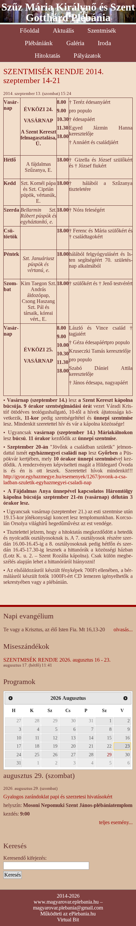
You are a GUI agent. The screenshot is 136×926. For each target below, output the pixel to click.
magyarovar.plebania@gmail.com (68, 908)
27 (19, 720)
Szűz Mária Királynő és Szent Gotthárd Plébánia (68, 12)
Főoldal (29, 30)
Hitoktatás (47, 55)
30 (73, 720)
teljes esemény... (116, 822)
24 (19, 754)
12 (55, 737)
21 (91, 746)
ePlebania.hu (82, 913)
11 (37, 737)
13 (73, 737)
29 (55, 720)
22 (109, 746)
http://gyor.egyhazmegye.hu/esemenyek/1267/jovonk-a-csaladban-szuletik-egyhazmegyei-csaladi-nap (65, 479)
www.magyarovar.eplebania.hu (66, 902)
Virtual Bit (68, 919)
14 (91, 737)
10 (19, 737)
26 (55, 754)
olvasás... (123, 629)
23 (127, 746)
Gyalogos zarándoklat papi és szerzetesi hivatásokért (57, 796)
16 (127, 737)
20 (73, 746)
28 (37, 720)
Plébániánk (39, 43)
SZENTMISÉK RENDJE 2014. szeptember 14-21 (53, 76)
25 (37, 754)
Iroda (104, 43)
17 (19, 746)
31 (91, 720)
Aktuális (63, 30)
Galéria (75, 43)
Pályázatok (87, 55)
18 (37, 746)
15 (109, 737)
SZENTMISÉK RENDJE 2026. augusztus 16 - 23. (57, 660)
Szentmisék (101, 30)
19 (55, 746)
